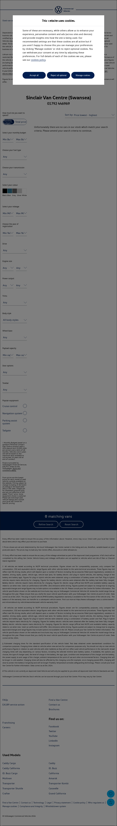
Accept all (34, 75)
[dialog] (58, 413)
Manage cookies (83, 75)
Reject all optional (58, 75)
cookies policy (38, 59)
